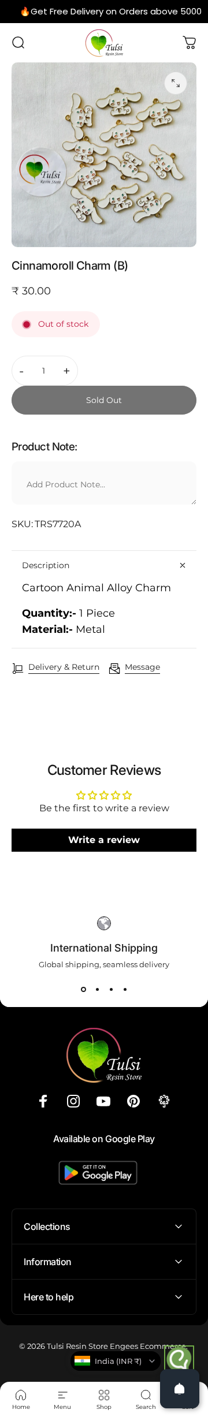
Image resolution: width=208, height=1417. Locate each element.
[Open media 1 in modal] (175, 83)
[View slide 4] (125, 990)
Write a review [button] (104, 839)
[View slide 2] (97, 990)
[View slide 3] (111, 990)
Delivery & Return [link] (63, 667)
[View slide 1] (83, 990)
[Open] (179, 1388)
